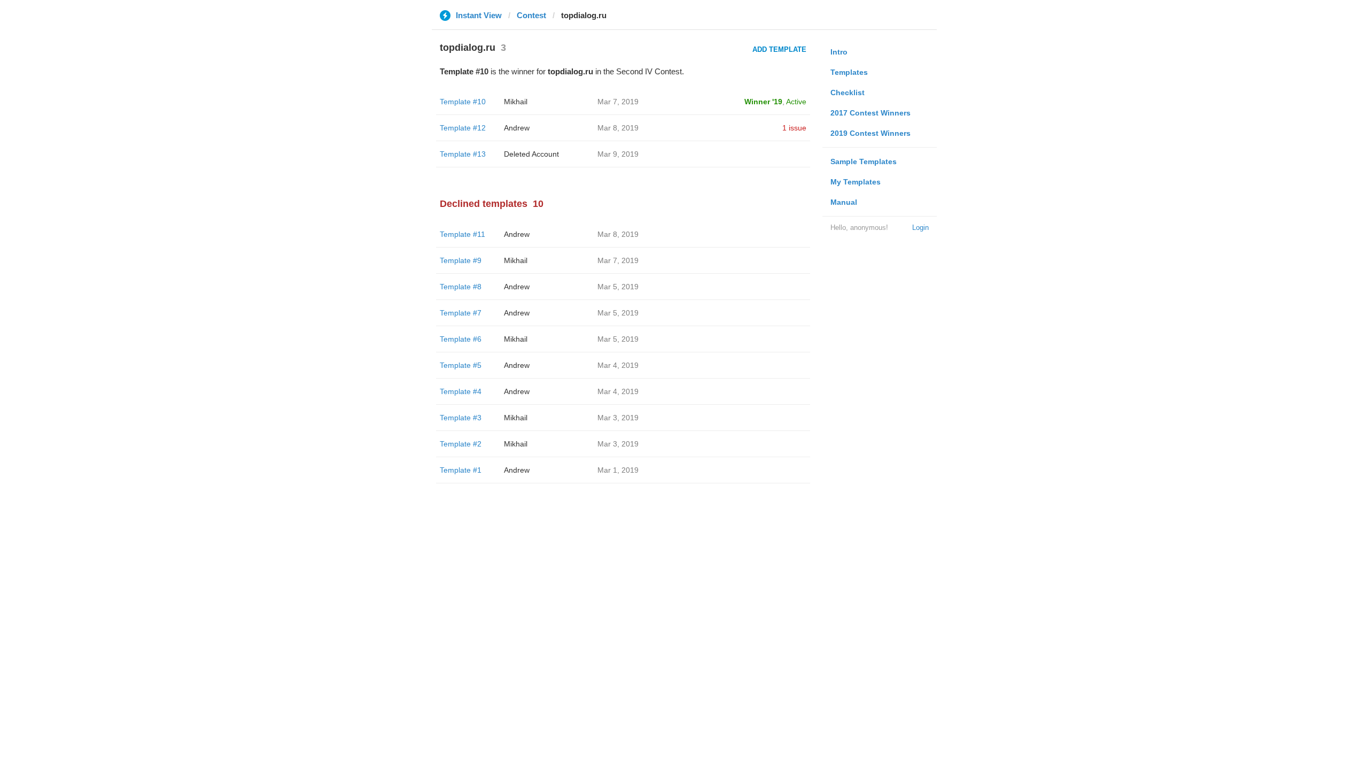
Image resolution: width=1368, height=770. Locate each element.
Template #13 (463, 154)
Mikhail (515, 101)
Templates (849, 72)
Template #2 (460, 444)
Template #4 (460, 391)
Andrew (517, 128)
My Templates (855, 182)
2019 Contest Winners (870, 133)
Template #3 (460, 417)
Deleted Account (531, 154)
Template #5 (460, 365)
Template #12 (463, 128)
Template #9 (460, 260)
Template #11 (462, 234)
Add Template (779, 49)
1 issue (794, 128)
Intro (839, 52)
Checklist (847, 92)
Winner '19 (763, 101)
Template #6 (460, 339)
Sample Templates (863, 161)
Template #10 (463, 101)
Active (796, 101)
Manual (843, 202)
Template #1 (460, 470)
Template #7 (460, 313)
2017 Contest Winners (870, 113)
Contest (531, 15)
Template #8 (460, 286)
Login (920, 228)
